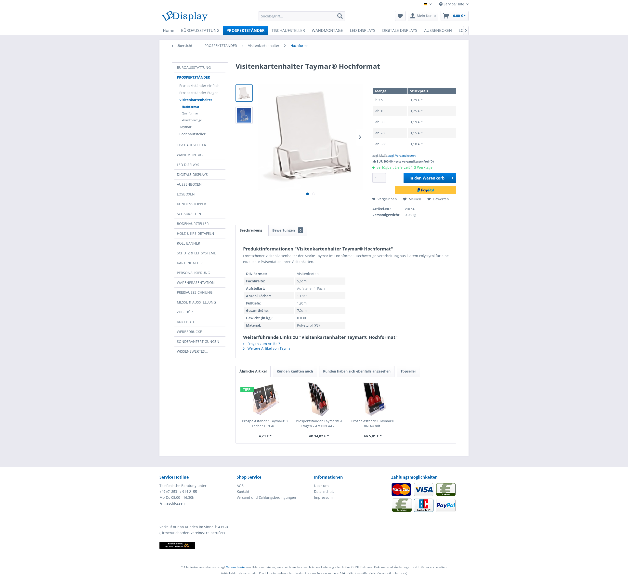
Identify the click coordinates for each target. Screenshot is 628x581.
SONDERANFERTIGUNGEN (198, 341)
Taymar (185, 126)
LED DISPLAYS (188, 164)
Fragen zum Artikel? (263, 343)
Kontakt (243, 491)
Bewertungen (286, 230)
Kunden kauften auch (295, 371)
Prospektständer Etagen (199, 92)
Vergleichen (387, 199)
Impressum (323, 497)
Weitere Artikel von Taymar (269, 348)
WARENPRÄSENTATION (196, 282)
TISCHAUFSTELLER (191, 145)
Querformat (190, 113)
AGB (240, 485)
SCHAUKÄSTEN (189, 213)
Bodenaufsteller (192, 134)
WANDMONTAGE (191, 154)
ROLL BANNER (188, 243)
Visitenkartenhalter (195, 99)
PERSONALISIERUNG (193, 272)
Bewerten (440, 199)
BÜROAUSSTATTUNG (194, 67)
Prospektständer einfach (199, 85)
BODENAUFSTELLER (193, 223)
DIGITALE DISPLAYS (192, 174)
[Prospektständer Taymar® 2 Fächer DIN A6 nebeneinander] (265, 399)
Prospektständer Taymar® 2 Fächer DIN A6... (265, 423)
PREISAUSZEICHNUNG (194, 292)
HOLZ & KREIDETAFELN (195, 233)
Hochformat (190, 107)
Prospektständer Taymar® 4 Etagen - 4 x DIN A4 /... (319, 423)
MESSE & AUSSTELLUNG (196, 302)
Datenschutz (324, 491)
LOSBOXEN (186, 194)
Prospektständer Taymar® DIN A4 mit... (372, 423)
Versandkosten (236, 567)
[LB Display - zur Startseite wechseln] (185, 17)
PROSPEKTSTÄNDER (193, 77)
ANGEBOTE (186, 321)
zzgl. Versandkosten (402, 155)
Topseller (408, 371)
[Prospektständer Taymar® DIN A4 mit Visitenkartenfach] (372, 399)
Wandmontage (192, 120)
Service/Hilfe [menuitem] (454, 4)
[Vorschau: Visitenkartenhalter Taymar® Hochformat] (244, 93)
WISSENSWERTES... (192, 351)
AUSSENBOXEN (189, 184)
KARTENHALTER (190, 263)
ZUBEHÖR (185, 312)
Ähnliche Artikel (253, 371)
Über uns (321, 485)
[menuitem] (302, 16)
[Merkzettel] (400, 16)
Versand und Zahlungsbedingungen (266, 497)
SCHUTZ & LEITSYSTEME (196, 253)
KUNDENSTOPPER (191, 204)
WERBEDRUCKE (189, 331)
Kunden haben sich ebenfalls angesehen (357, 371)
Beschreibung (250, 230)
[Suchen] (340, 16)
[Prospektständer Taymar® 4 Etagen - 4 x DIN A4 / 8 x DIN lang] (319, 399)
